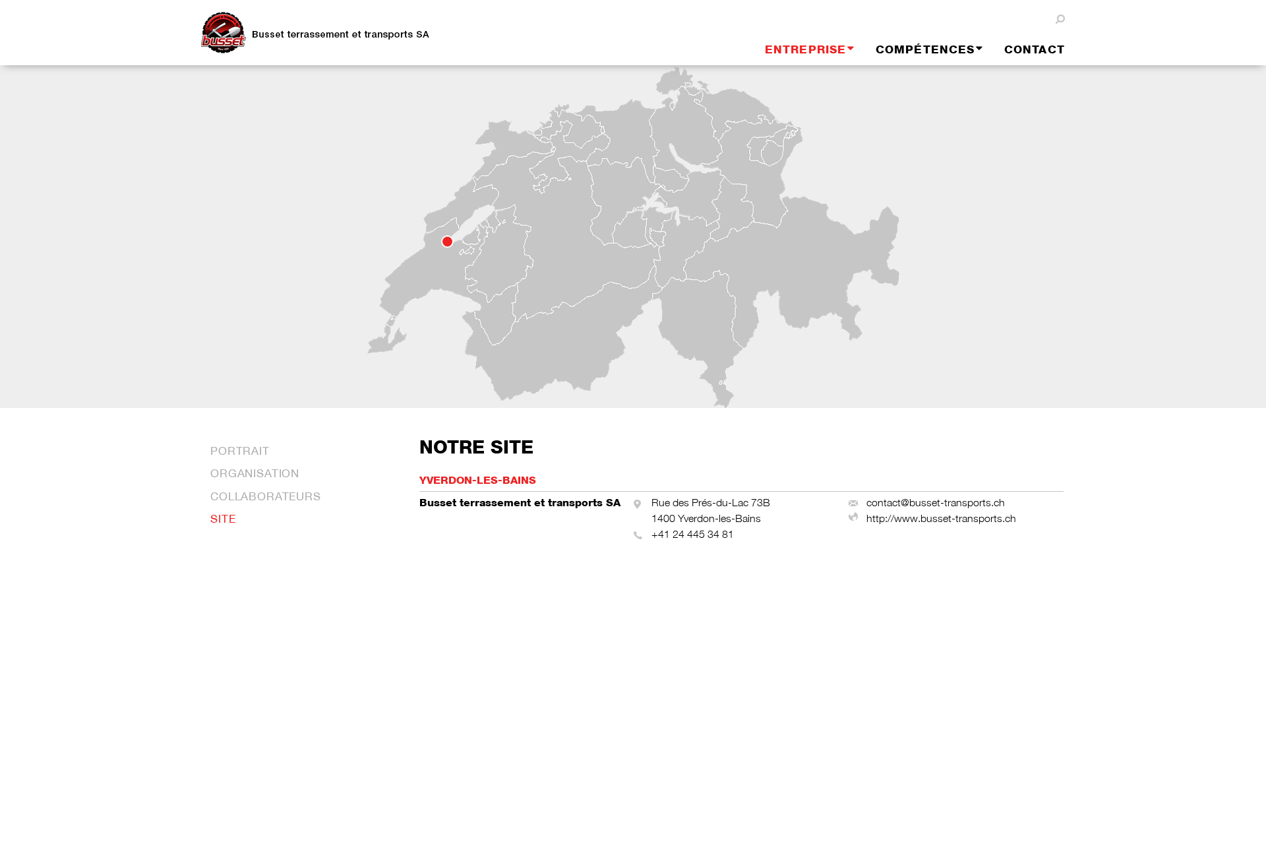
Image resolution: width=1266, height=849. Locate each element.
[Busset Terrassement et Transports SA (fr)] (326, 33)
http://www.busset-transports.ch (941, 518)
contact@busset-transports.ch (935, 502)
